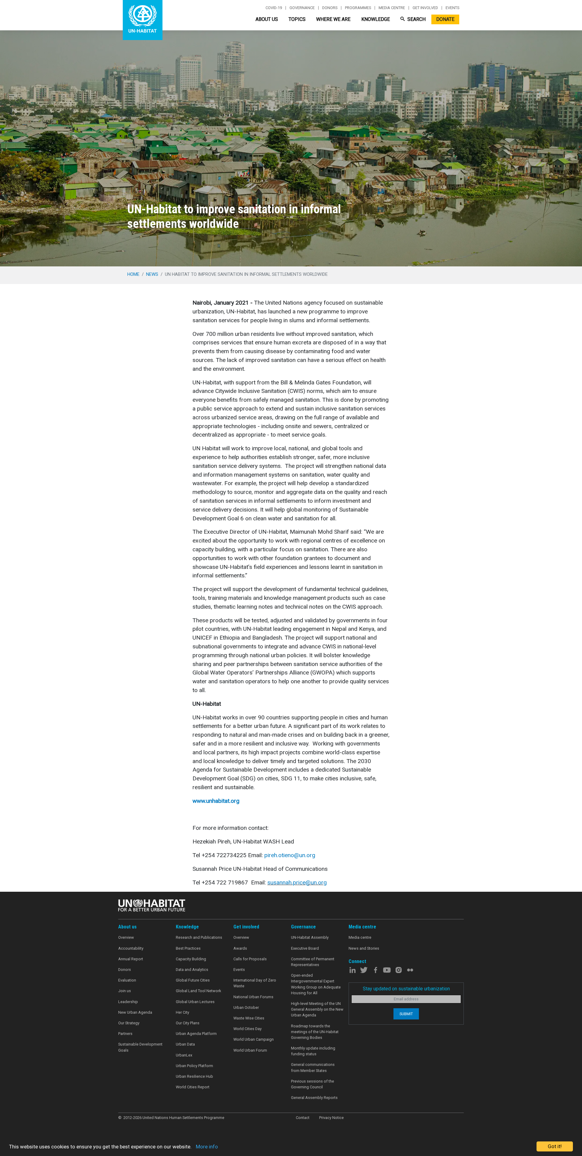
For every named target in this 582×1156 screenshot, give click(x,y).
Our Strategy (128, 1023)
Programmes (358, 8)
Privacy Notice (331, 1117)
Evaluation (127, 980)
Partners (125, 1033)
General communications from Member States (313, 1067)
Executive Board (305, 948)
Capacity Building (191, 959)
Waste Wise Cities (248, 1018)
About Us (267, 19)
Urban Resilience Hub (194, 1076)
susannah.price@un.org (297, 882)
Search (416, 19)
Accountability (130, 948)
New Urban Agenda (135, 1012)
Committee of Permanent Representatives (312, 962)
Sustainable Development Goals (140, 1047)
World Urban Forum (250, 1050)
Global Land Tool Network (198, 991)
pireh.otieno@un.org (289, 855)
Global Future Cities (193, 980)
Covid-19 (274, 8)
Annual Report (130, 959)
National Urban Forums (253, 997)
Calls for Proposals (250, 959)
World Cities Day (247, 1028)
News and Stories (364, 948)
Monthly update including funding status (313, 1051)
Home (133, 274)
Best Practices (188, 948)
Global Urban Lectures (195, 1001)
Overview (126, 937)
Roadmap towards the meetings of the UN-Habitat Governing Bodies (315, 1032)
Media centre (392, 8)
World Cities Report (192, 1087)
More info (207, 1147)
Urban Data (185, 1044)
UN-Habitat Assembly (310, 937)
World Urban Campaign (253, 1039)
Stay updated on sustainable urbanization (406, 989)
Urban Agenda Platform (196, 1033)
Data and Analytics (192, 969)
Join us (124, 991)
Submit (406, 1014)
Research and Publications (199, 937)
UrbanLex (184, 1055)
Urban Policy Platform (194, 1065)
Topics (297, 19)
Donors (329, 8)
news (152, 274)
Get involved (425, 8)
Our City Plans (187, 1023)
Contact (302, 1117)
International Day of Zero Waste (254, 983)
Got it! (555, 1146)
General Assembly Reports (314, 1097)
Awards (240, 948)
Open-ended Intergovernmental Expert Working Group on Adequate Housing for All (316, 984)
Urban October (246, 1007)
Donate (445, 19)
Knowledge (375, 19)
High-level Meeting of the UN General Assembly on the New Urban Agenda (317, 1009)
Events (452, 8)
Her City (182, 1012)
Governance (302, 8)
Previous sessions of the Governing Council (312, 1084)
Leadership (128, 1001)
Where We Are (333, 19)
